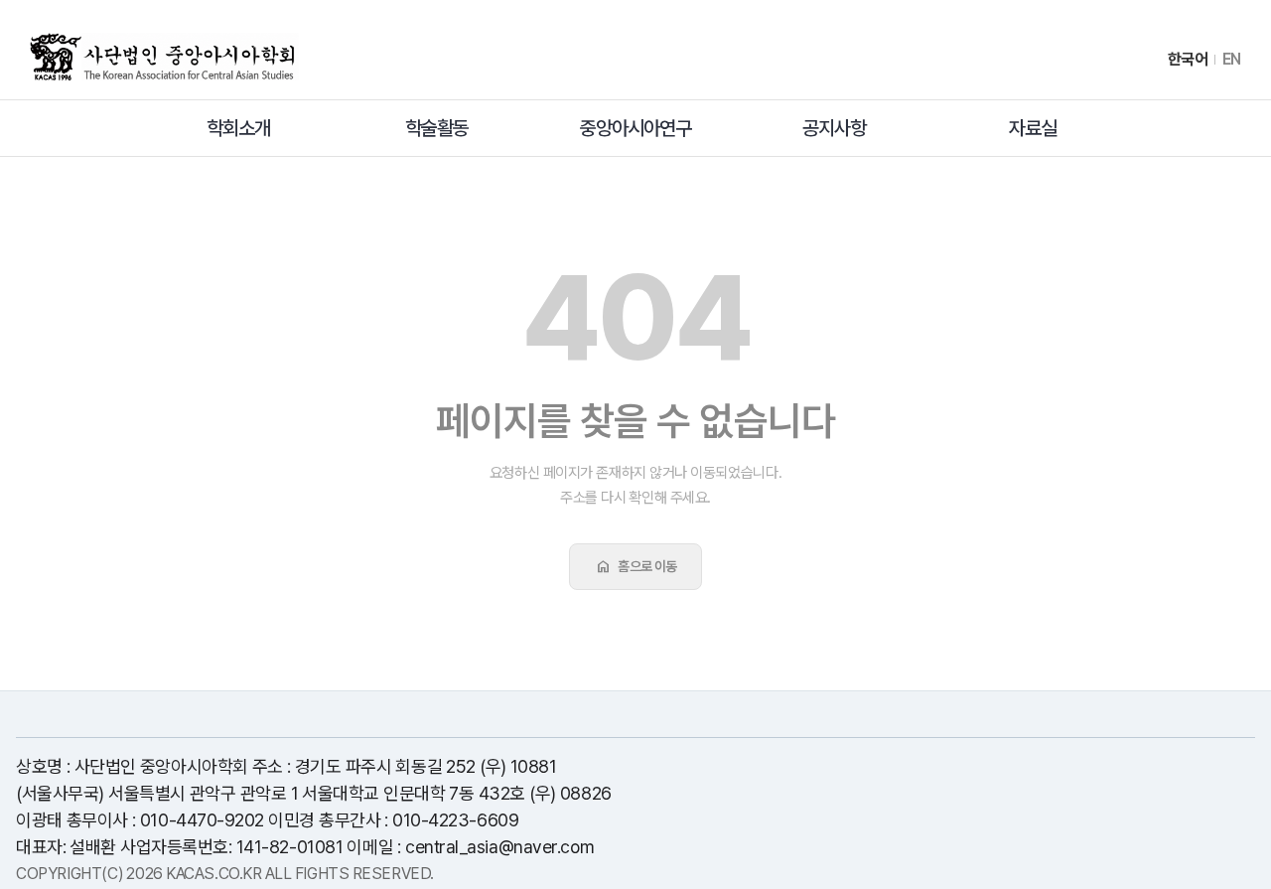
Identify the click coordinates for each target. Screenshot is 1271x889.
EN (1231, 60)
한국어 (1188, 60)
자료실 (1033, 128)
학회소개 (238, 128)
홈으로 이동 (635, 566)
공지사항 (834, 128)
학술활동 (437, 128)
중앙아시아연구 (635, 128)
